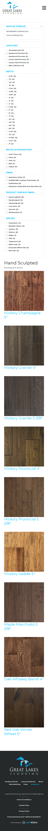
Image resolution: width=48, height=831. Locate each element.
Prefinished (15, 183)
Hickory (13, 232)
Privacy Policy (24, 811)
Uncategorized (16, 50)
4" (11, 104)
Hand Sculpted (16, 197)
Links (26, 784)
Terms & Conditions (24, 799)
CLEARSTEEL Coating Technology (24, 180)
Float (12, 157)
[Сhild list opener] (29, 53)
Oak (12, 238)
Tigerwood (15, 241)
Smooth (13, 209)
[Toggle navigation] (44, 7)
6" (11, 113)
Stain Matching (14, 784)
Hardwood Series (11, 781)
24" (12, 119)
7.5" (12, 134)
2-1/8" (12, 91)
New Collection (16, 65)
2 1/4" (12, 88)
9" (11, 144)
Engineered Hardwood (17, 31)
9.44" (12, 141)
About (41, 781)
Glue (12, 160)
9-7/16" (13, 138)
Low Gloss (14, 206)
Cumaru (13, 229)
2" (11, 98)
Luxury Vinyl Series (28, 781)
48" (12, 122)
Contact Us (35, 784)
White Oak (14, 244)
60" (12, 128)
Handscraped (16, 200)
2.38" (12, 94)
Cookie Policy (24, 805)
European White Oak (19, 247)
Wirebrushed (15, 212)
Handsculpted (16, 203)
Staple (13, 166)
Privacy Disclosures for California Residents (24, 817)
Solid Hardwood (14, 35)
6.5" (12, 125)
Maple (12, 235)
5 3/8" (12, 107)
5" (11, 110)
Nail (12, 163)
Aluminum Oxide (17, 177)
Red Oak (14, 250)
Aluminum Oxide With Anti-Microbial (25, 186)
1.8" (12, 82)
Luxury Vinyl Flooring (19, 59)
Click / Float (15, 154)
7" (11, 116)
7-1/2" (12, 131)
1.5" (11, 79)
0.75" (12, 76)
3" (11, 101)
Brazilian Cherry (16, 226)
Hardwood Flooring (18, 53)
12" (11, 85)
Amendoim (15, 223)
